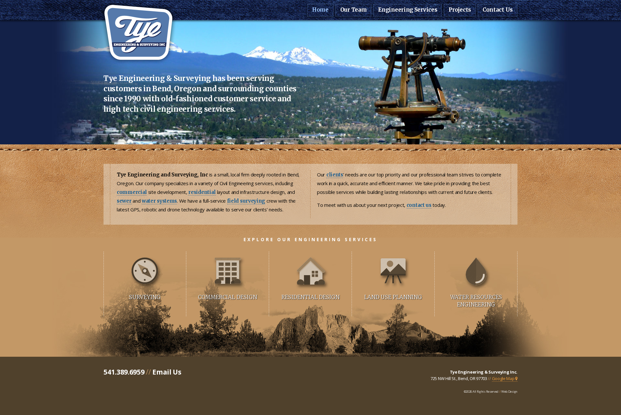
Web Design (509, 391)
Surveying (145, 297)
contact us (419, 205)
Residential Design (310, 297)
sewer (124, 201)
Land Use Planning (393, 297)
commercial (132, 192)
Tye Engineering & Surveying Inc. (484, 372)
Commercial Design (227, 297)
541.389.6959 (124, 371)
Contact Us (498, 9)
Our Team (353, 9)
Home (320, 9)
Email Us (166, 371)
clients (334, 175)
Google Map (504, 378)
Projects (460, 9)
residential (202, 192)
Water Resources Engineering (476, 301)
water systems (159, 201)
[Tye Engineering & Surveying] (138, 63)
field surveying (246, 201)
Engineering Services (407, 9)
